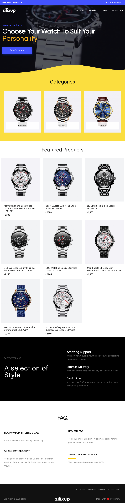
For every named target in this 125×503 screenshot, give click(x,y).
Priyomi (116, 499)
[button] (17, 50)
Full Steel (80, 10)
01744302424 (117, 2)
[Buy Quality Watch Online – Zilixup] (9, 10)
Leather (92, 10)
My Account (118, 10)
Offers (104, 10)
